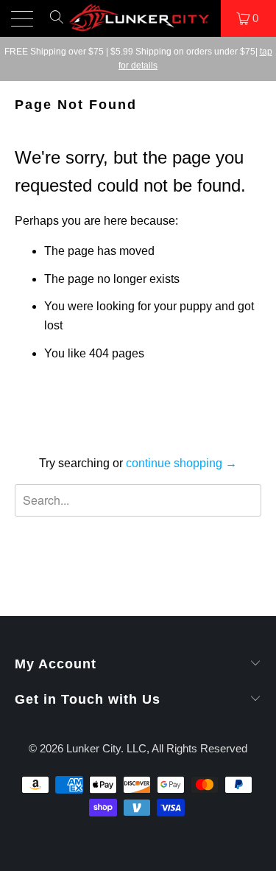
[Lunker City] (138, 18)
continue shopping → (181, 463)
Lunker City (93, 748)
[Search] (57, 23)
